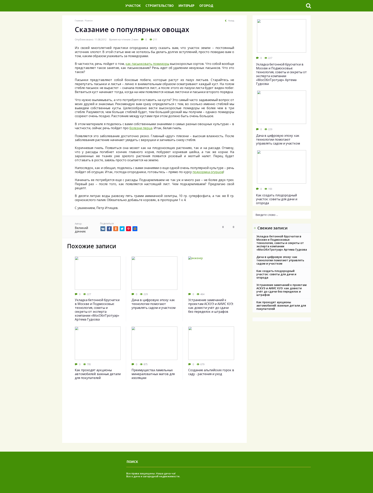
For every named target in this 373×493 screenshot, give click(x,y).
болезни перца (140, 128)
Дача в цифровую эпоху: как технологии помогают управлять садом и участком (280, 260)
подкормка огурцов (208, 172)
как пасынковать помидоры (147, 64)
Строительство (160, 5)
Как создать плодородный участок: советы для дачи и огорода (276, 274)
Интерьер (186, 5)
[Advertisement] (154, 415)
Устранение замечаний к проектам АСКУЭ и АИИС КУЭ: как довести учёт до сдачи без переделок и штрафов (281, 290)
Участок (133, 5)
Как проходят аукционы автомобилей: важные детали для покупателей (281, 305)
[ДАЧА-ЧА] (92, 5)
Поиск (132, 462)
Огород (206, 5)
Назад (231, 20)
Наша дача (163, 473)
